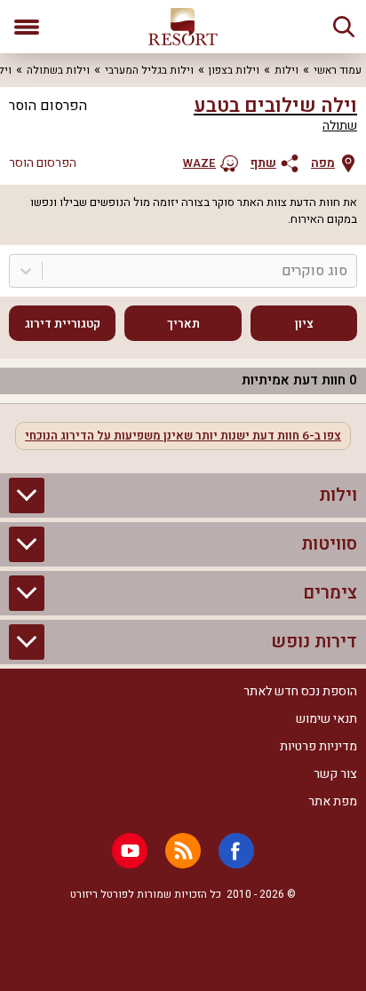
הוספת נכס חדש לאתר (300, 691)
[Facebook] (236, 850)
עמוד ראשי (338, 70)
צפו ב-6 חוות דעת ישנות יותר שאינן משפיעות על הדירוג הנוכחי (183, 436)
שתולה (339, 126)
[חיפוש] (343, 26)
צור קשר (335, 774)
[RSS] (183, 850)
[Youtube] (129, 850)
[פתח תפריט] (26, 26)
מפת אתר (332, 801)
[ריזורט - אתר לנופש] (183, 26)
